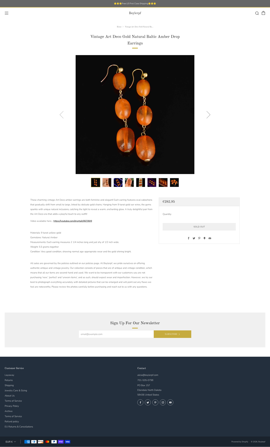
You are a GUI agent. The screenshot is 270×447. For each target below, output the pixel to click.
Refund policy (12, 421)
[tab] (95, 182)
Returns (9, 380)
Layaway (9, 375)
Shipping (9, 385)
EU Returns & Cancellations (19, 426)
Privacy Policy (12, 406)
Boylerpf (135, 13)
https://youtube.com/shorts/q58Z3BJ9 (72, 221)
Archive (8, 411)
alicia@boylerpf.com (147, 375)
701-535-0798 (145, 380)
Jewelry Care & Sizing (16, 390)
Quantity (167, 214)
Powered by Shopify (239, 441)
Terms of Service (13, 400)
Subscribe (171, 334)
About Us (10, 395)
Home (119, 27)
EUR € (9, 441)
